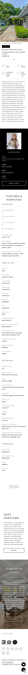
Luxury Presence (7, 662)
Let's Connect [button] (14, 619)
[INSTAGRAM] (7, 648)
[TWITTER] (16, 648)
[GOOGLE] (7, 653)
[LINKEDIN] (12, 648)
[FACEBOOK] (3, 648)
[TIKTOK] (20, 648)
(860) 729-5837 (7, 166)
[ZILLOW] (3, 653)
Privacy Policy (18, 664)
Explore (14, 550)
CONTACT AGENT (14, 183)
